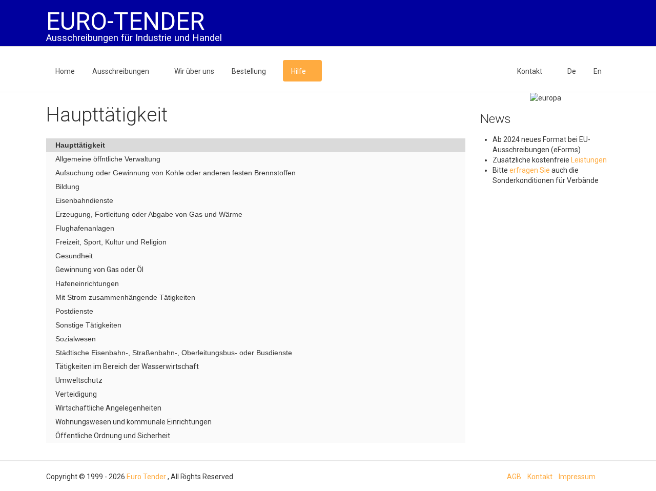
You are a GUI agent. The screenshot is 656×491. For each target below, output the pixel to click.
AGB (514, 477)
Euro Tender (146, 477)
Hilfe (298, 71)
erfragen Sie (530, 170)
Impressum (577, 477)
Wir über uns (194, 71)
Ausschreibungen (120, 71)
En (597, 71)
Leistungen (589, 160)
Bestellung (249, 71)
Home (65, 71)
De (571, 71)
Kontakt (529, 71)
